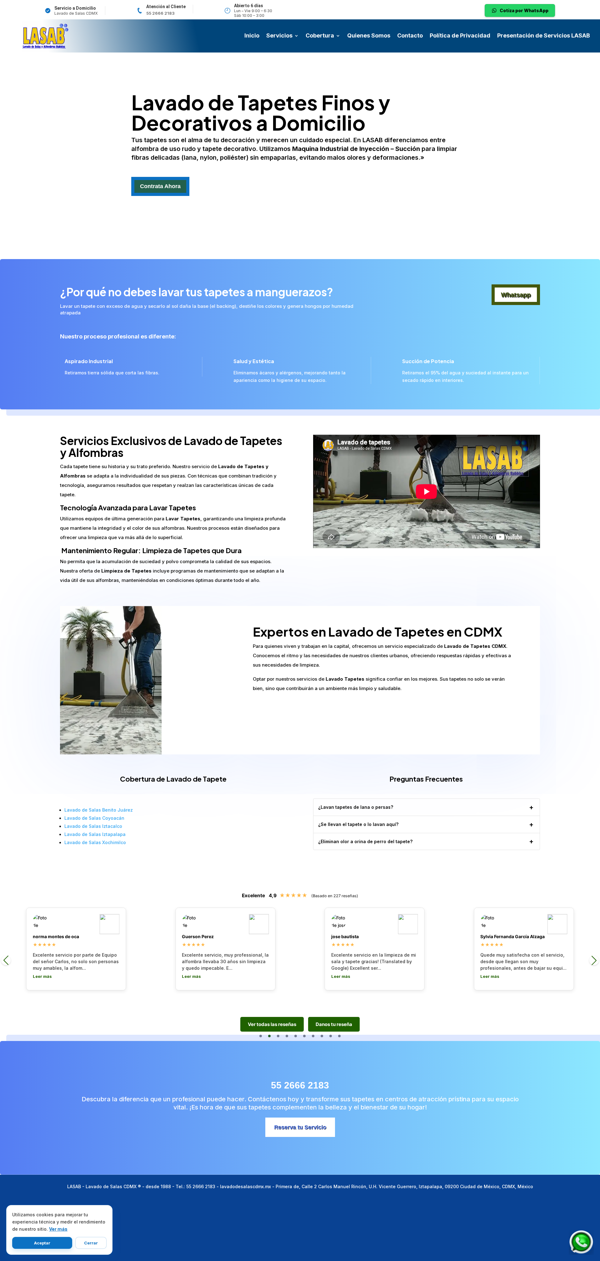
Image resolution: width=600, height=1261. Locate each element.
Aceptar (42, 1242)
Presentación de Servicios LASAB (543, 36)
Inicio (251, 36)
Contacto (410, 36)
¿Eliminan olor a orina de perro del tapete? (365, 841)
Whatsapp (516, 294)
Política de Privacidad (460, 36)
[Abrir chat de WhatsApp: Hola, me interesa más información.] (581, 1242)
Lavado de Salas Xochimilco (95, 842)
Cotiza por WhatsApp (524, 10)
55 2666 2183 (160, 13)
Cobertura (320, 36)
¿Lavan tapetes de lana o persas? (355, 807)
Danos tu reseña (334, 1024)
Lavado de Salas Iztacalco (93, 826)
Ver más (58, 1229)
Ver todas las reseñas (272, 1024)
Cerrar (91, 1242)
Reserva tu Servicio (300, 1127)
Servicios (279, 36)
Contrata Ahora (160, 186)
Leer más (42, 976)
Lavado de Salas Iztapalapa (95, 834)
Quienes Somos (368, 36)
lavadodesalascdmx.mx (245, 1186)
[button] (260, 1036)
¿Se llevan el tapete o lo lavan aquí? (358, 824)
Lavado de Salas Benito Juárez (98, 810)
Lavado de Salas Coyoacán (94, 818)
